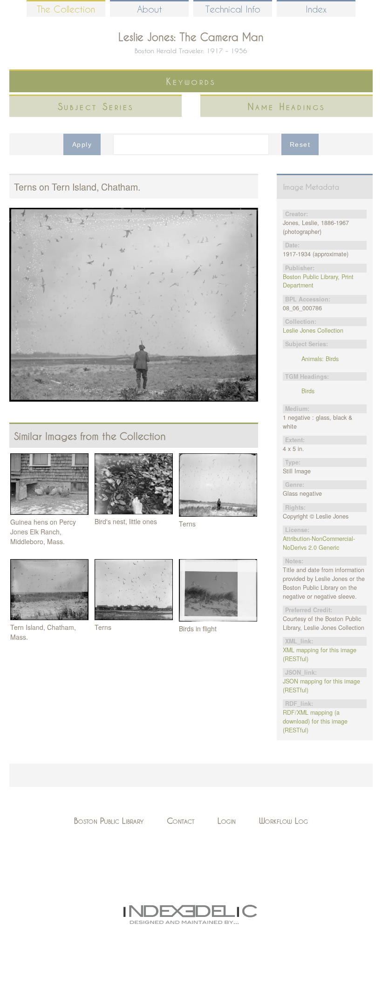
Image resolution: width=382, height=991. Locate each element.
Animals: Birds (320, 359)
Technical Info (232, 9)
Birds (307, 391)
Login (227, 820)
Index (316, 9)
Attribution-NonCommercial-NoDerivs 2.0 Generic (319, 543)
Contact (180, 820)
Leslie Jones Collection (313, 330)
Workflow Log (283, 820)
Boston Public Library (108, 820)
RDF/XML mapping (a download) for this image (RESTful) (315, 721)
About (149, 9)
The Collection (66, 9)
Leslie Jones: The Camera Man (191, 37)
